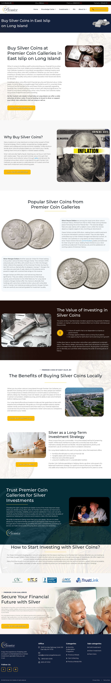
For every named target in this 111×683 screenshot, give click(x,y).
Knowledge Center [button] (48, 9)
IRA (74, 9)
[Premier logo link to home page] (10, 9)
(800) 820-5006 (46, 659)
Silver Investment (95, 651)
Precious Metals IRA (75, 661)
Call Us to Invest (27, 464)
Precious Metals (73, 655)
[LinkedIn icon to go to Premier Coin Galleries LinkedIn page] (15, 669)
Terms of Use (106, 680)
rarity (36, 158)
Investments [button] (63, 9)
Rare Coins (92, 654)
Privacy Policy (96, 680)
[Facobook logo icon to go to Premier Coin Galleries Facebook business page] (3, 669)
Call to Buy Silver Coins (21, 108)
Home (35, 9)
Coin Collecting (73, 658)
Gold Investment (95, 647)
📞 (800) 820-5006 (99, 9)
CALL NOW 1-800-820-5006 (15, 626)
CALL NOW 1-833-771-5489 (17, 172)
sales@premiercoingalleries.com (49, 655)
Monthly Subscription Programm (70, 649)
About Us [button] (82, 9)
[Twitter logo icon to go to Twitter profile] (9, 669)
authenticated (87, 241)
